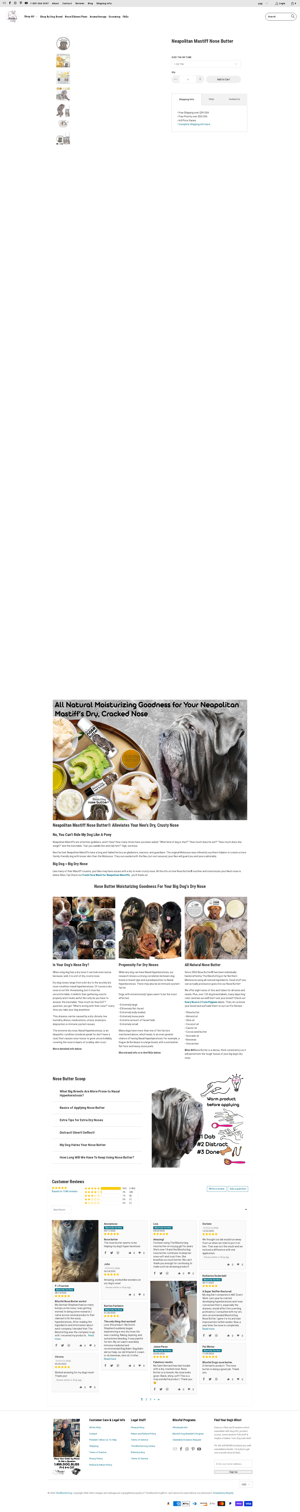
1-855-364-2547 (39, 3)
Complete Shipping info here (194, 124)
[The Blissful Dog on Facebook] (9, 3)
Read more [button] (208, 1328)
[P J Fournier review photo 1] (75, 1251)
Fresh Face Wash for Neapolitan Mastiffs (106, 875)
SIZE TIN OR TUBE (181, 57)
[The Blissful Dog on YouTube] (26, 3)
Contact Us (234, 99)
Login (282, 3)
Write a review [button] (216, 1188)
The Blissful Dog (63, 1493)
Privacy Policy (96, 1458)
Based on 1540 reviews (65, 1191)
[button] (31, 17)
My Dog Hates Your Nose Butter (83, 1145)
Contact (67, 3)
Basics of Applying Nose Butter (82, 1107)
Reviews (80, 3)
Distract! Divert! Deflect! (77, 1132)
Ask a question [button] (238, 1188)
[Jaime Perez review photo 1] (173, 1312)
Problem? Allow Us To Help (103, 1439)
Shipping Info (104, 3)
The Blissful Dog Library (143, 1446)
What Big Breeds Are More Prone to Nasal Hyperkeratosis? (90, 1093)
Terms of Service (97, 1452)
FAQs (211, 99)
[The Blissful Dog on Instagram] (15, 3)
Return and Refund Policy (143, 1433)
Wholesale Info (180, 1427)
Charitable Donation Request (187, 1439)
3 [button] (150, 1399)
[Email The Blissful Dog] (4, 3)
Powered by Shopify (223, 1493)
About (55, 3)
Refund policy (138, 1452)
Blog (90, 3)
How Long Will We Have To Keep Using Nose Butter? (97, 1157)
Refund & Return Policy (100, 1465)
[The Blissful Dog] (12, 17)
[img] (75, 1296)
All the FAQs (95, 1427)
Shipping (93, 1446)
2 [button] (146, 1399)
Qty (173, 72)
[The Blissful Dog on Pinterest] (20, 3)
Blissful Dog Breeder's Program (188, 1433)
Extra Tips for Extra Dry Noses (81, 1120)
